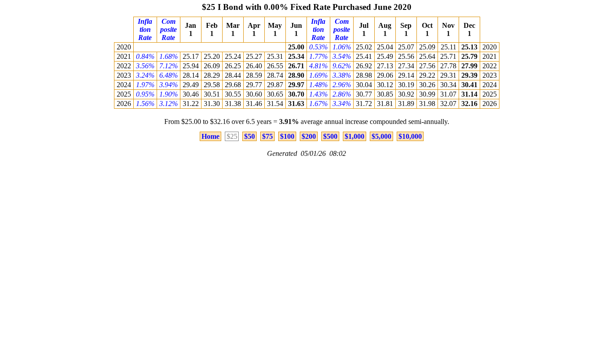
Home (210, 136)
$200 (309, 136)
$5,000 (381, 136)
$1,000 (354, 136)
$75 (267, 136)
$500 (330, 136)
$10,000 (410, 136)
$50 (249, 136)
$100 (287, 136)
